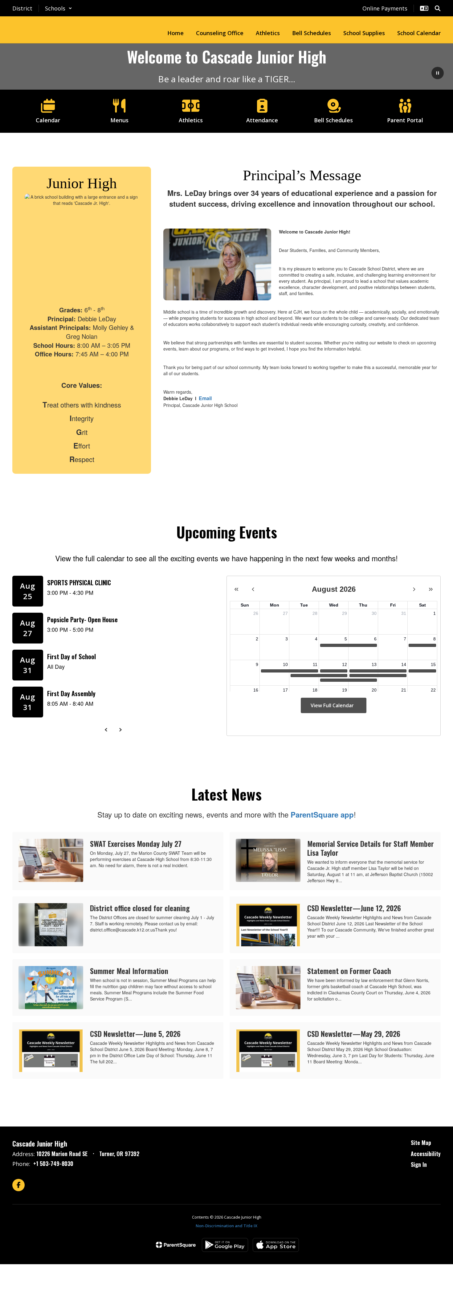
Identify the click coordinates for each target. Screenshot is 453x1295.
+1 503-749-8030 (53, 1163)
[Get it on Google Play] (225, 1245)
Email (205, 398)
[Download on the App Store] (276, 1245)
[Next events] (120, 730)
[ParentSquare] (175, 1244)
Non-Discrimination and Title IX (226, 1225)
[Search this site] (438, 8)
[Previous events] (106, 730)
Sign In (419, 1164)
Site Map (421, 1143)
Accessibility (426, 1154)
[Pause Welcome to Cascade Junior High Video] (437, 73)
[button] (58, 8)
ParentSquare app (322, 814)
